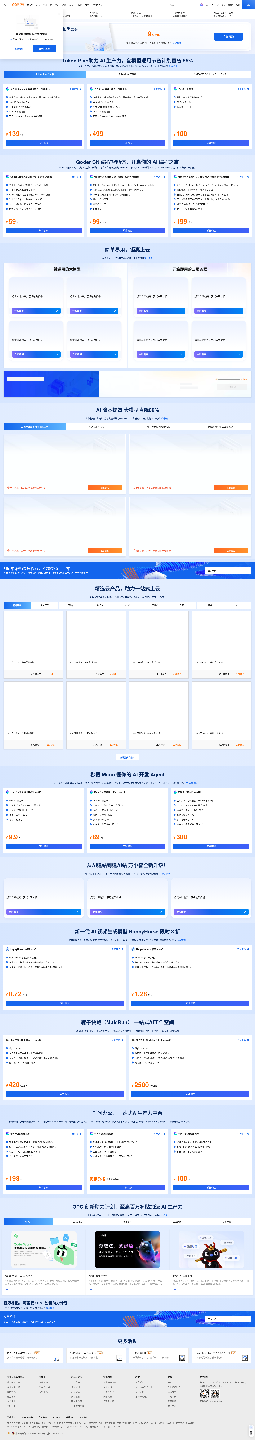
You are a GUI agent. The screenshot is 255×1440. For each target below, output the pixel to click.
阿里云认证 (108, 1401)
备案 (223, 4)
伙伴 (80, 4)
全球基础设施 (13, 1387)
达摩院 (161, 1423)
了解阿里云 (97, 4)
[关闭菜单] (4, 4)
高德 (124, 1423)
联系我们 (70, 1417)
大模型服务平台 (46, 1382)
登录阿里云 (44, 48)
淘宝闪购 (190, 1423)
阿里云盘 (180, 1423)
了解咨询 (127, 1187)
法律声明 (11, 1417)
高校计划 (139, 1391)
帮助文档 (107, 1387)
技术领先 (11, 1391)
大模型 (30, 4)
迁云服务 (172, 1391)
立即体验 (166, 873)
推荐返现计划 (141, 1396)
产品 (38, 4)
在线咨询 (163, 1215)
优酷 (141, 1423)
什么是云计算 (13, 1382)
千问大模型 (44, 1387)
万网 (119, 1423)
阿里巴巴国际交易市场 (70, 1423)
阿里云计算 (109, 1423)
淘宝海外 (170, 1423)
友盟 (135, 1423)
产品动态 (75, 1391)
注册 (238, 4)
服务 (87, 4)
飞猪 (101, 1423)
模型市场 (43, 1391)
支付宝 (153, 1423)
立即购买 (19, 311)
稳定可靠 (11, 1396)
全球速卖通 (52, 1423)
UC (129, 1423)
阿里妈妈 (93, 1423)
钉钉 (146, 1423)
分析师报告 (12, 1405)
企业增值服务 (174, 1387)
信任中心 (172, 1405)
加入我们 (84, 1417)
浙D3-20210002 (116, 1426)
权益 (57, 4)
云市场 (72, 4)
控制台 (230, 4)
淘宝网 (24, 1423)
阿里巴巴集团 (13, 1423)
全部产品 (75, 1382)
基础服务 (172, 1382)
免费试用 (75, 1387)
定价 (64, 4)
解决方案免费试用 (144, 1387)
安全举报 (56, 1417)
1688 (84, 1423)
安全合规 (11, 1401)
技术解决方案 (109, 1382)
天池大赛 (107, 1396)
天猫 (43, 1423)
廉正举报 (42, 1417)
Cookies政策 (27, 1417)
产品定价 (75, 1396)
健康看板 (172, 1401)
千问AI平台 (34, 1423)
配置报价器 (76, 1401)
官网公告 (172, 1396)
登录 (248, 4)
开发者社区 (108, 1391)
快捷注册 (19, 48)
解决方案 (47, 4)
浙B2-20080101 (75, 1426)
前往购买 (43, 142)
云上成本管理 (77, 1405)
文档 (217, 4)
